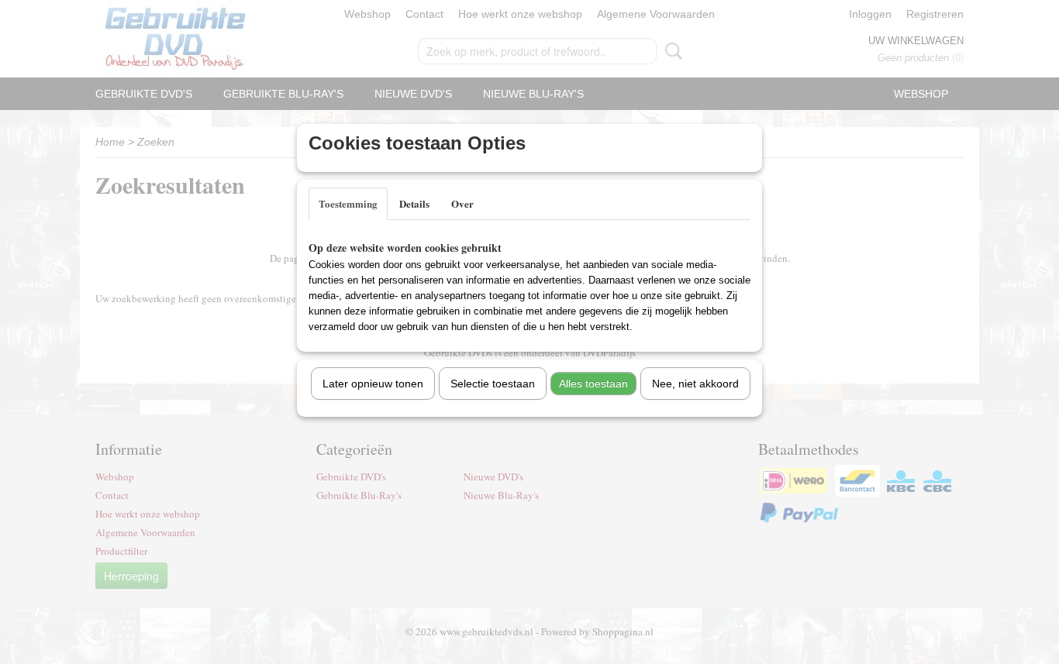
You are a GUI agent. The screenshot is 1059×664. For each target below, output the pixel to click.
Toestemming (348, 203)
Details (414, 203)
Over (462, 203)
